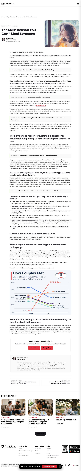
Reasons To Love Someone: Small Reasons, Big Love (34, 97)
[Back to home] (8, 446)
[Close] (60, 466)
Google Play (47, 348)
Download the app (49, 466)
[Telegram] (69, 465)
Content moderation (53, 455)
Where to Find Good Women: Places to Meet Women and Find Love (39, 191)
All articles (40, 434)
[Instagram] (65, 465)
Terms (48, 451)
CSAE (48, 453)
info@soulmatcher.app (8, 464)
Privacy (49, 448)
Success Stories (23, 455)
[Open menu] (78, 4)
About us (38, 448)
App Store (34, 348)
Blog (7, 17)
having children (41, 105)
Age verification (51, 458)
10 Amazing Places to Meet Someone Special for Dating (36, 70)
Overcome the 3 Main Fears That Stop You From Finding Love (37, 156)
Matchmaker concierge (25, 451)
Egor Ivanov (10, 38)
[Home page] (7, 4)
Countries (38, 453)
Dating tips (6, 26)
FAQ (36, 451)
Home (3, 17)
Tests (20, 448)
